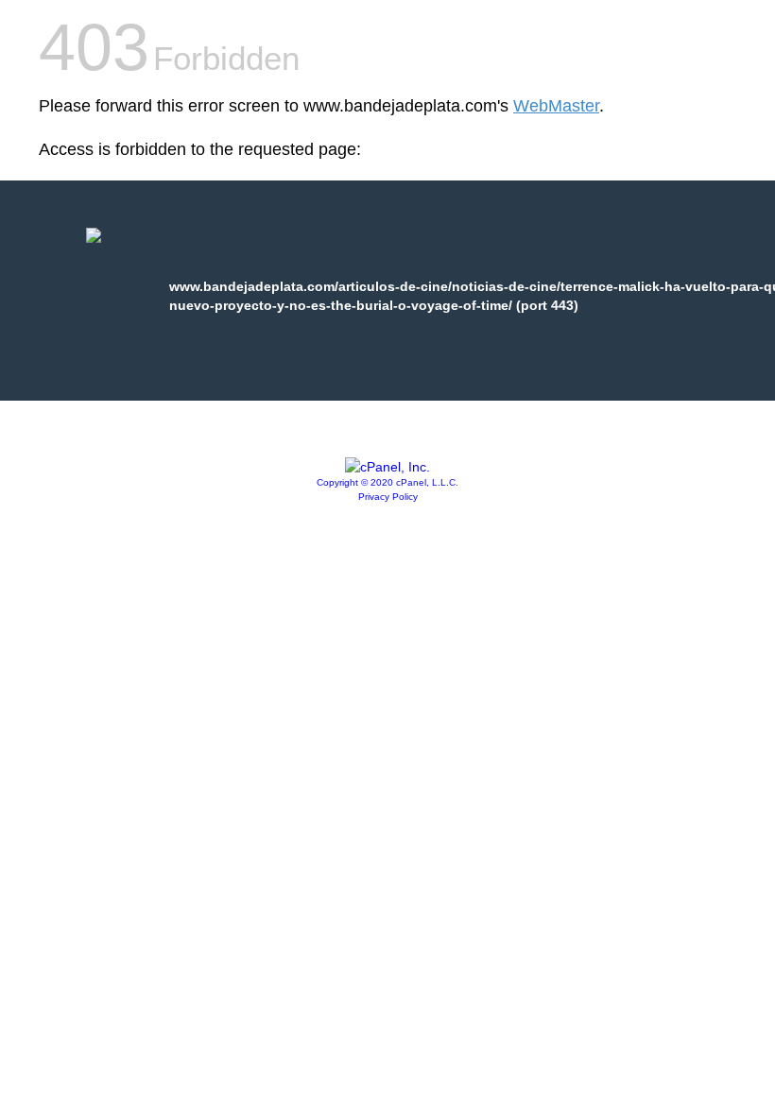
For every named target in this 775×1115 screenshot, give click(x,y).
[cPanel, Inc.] (387, 466)
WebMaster (556, 105)
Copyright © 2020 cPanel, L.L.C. (387, 482)
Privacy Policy (388, 496)
